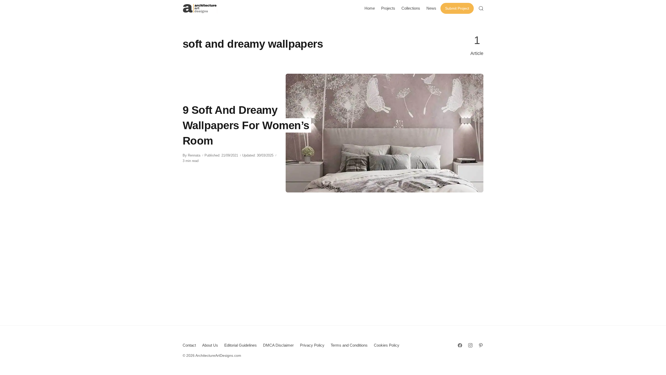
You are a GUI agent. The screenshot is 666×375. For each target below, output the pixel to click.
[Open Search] (481, 8)
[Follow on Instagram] (470, 345)
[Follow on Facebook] (460, 345)
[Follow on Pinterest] (480, 345)
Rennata (194, 155)
